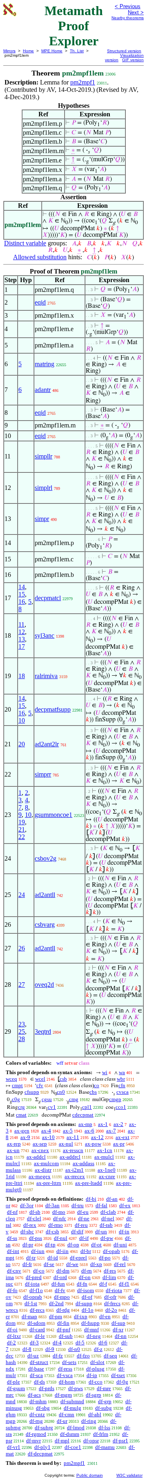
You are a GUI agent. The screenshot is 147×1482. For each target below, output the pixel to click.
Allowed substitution (40, 257)
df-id (52, 1258)
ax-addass (83, 1163)
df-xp (96, 1264)
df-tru (77, 1205)
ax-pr (119, 1144)
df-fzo (83, 1356)
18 (21, 675)
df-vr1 (13, 1447)
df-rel (120, 1264)
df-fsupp (90, 1323)
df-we (72, 1264)
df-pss (35, 1238)
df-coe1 (73, 1447)
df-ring (88, 1421)
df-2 (11, 1343)
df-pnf (63, 1329)
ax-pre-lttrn (48, 1183)
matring (44, 363)
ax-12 (97, 1137)
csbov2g (45, 858)
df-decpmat (40, 1454)
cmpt (17, 1085)
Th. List (77, 51)
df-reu (81, 1225)
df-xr (118, 1329)
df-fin (63, 1323)
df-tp (50, 1245)
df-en (105, 1316)
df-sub (66, 1336)
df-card (37, 1329)
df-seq (110, 1356)
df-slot (97, 1362)
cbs (93, 1092)
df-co (39, 1271)
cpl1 (87, 1107)
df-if (84, 1238)
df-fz (58, 1356)
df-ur (62, 1421)
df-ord (60, 1277)
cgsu (47, 1099)
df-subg (103, 1408)
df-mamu (105, 1447)
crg (21, 1107)
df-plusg (95, 1369)
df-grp (104, 1401)
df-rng (36, 1421)
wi (104, 1072)
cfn (121, 1085)
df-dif (77, 1231)
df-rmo (55, 1225)
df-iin (62, 1251)
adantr (43, 389)
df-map (29, 1316)
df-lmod (76, 1427)
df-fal (101, 1205)
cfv (39, 1085)
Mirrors (9, 51)
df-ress (65, 1369)
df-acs (34, 1395)
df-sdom (36, 1323)
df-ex (125, 1205)
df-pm (55, 1316)
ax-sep (40, 1144)
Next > (136, 12)
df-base (36, 1369)
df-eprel (78, 1258)
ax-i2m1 (74, 1170)
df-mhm (38, 1401)
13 (21, 639)
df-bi (91, 1199)
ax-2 (118, 1124)
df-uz (33, 1356)
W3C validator (129, 1475)
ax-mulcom (46, 1163)
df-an (112, 1199)
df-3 (34, 1343)
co (96, 1085)
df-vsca (65, 1375)
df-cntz (37, 1414)
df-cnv (14, 1271)
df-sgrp (93, 1395)
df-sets (69, 1362)
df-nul (60, 1238)
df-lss (104, 1427)
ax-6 (89, 1131)
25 (21, 1031)
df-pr (27, 1245)
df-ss (12, 1238)
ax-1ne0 (107, 1170)
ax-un (13, 1150)
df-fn (82, 1284)
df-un (101, 1231)
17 (21, 646)
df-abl (94, 1414)
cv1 (52, 1107)
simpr (42, 518)
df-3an (52, 1205)
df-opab (111, 1251)
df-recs (37, 1310)
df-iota (32, 1284)
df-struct (39, 1362)
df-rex (29, 1225)
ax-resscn (73, 1150)
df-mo (58, 1212)
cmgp (115, 1099)
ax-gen (21, 1131)
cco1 (121, 1107)
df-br (85, 1251)
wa (122, 1072)
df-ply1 (42, 1447)
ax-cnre (107, 1176)
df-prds (46, 1388)
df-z (98, 1349)
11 (21, 624)
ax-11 (73, 1137)
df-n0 (74, 1349)
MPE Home (51, 51)
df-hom (67, 1382)
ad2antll (45, 894)
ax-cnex (40, 1150)
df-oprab (32, 1297)
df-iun (38, 1251)
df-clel (34, 1218)
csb (63, 1079)
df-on (85, 1277)
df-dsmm (69, 1434)
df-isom (85, 1290)
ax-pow (93, 1144)
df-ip (92, 1375)
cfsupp (31, 1092)
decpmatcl (48, 597)
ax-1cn (104, 1150)
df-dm (62, 1271)
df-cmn (66, 1414)
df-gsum (16, 1388)
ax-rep (14, 1144)
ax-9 (25, 1137)
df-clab (108, 1212)
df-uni (120, 1245)
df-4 (57, 1343)
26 (21, 948)
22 (21, 836)
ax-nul (66, 1144)
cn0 (61, 1092)
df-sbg (43, 1408)
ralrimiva (46, 675)
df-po (105, 1258)
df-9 (49, 1349)
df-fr (27, 1264)
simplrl (43, 487)
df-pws (75, 1388)
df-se (49, 1264)
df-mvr (33, 1440)
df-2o (111, 1310)
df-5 (80, 1343)
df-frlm (100, 1434)
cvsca (122, 1092)
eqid (40, 302)
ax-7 (111, 1131)
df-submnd (72, 1401)
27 (21, 984)
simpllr (43, 456)
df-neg (94, 1336)
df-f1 (124, 1284)
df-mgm (63, 1395)
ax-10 (48, 1137)
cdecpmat (83, 1115)
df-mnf (91, 1329)
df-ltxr (14, 1336)
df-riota (114, 1290)
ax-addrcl (70, 1157)
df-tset (118, 1375)
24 (21, 894)
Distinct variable (25, 243)
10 (21, 720)
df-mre (104, 1388)
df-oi (12, 1329)
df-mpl (62, 1440)
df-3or (26, 1205)
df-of (87, 1297)
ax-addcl (36, 1157)
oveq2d (44, 984)
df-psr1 (120, 1440)
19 (21, 822)
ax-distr (43, 1170)
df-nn (121, 1336)
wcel (40, 1079)
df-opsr (91, 1440)
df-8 (26, 1349)
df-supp (84, 1303)
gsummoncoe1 (53, 814)
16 (21, 601)
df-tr (31, 1258)
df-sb (34, 1212)
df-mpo (62, 1297)
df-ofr (110, 1297)
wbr (121, 1079)
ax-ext (122, 1137)
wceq (11, 1079)
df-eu (83, 1212)
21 (21, 829)
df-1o (88, 1310)
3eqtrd (43, 1031)
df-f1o (36, 1290)
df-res (110, 1271)
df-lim (109, 1277)
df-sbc (27, 1231)
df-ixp (80, 1316)
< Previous (127, 6)
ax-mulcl (104, 1157)
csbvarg (45, 924)
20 (21, 744)
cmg (73, 1099)
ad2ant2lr (47, 744)
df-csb (52, 1231)
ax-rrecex (75, 1176)
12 (21, 631)
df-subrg (44, 1427)
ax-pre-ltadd (88, 1183)
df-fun (58, 1284)
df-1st (30, 1303)
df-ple (13, 1382)
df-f (103, 1284)
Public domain (89, 1475)
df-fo (12, 1290)
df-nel (107, 1218)
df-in (124, 1231)
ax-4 (46, 1131)
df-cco (95, 1382)
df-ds (39, 1382)
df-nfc (59, 1218)
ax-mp (85, 1124)
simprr (43, 774)
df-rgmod (36, 1434)
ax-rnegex (40, 1176)
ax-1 (103, 1124)
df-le (40, 1336)
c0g (16, 1099)
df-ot (96, 1245)
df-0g (122, 1382)
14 (21, 586)
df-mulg (72, 1408)
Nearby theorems (127, 18)
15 (21, 594)
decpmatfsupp (53, 709)
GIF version (133, 60)
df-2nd (56, 1303)
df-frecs (112, 1303)
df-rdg (63, 1310)
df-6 (102, 1343)
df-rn (86, 1271)
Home (28, 51)
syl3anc (44, 635)
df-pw (106, 1238)
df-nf (12, 1212)
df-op (73, 1245)
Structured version (124, 51)
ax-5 (68, 1131)
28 (21, 1038)
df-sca (36, 1375)
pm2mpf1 (82, 82)
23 (21, 1024)
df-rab (106, 1225)
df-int (13, 1251)
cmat (21, 1115)
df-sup (118, 1323)
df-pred (34, 1277)
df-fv (60, 1290)
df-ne (83, 1218)
